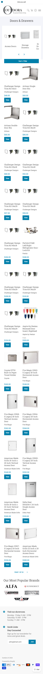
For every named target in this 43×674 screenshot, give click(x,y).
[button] (32, 10)
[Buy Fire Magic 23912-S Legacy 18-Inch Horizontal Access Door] (31, 357)
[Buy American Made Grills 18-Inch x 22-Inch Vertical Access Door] (12, 489)
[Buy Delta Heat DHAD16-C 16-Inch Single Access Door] (31, 489)
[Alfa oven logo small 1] (11, 586)
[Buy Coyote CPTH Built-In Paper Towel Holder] (12, 357)
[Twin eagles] (11, 592)
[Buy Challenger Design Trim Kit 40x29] (12, 313)
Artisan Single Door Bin (29, 87)
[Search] (28, 10)
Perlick (25, 254)
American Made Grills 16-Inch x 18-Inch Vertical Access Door (11, 462)
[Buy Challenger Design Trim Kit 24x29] (12, 191)
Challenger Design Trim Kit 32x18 (31, 165)
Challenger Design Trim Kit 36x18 (31, 205)
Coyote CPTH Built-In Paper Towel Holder (10, 372)
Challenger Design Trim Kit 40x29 (12, 327)
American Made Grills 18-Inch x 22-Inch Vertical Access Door (11, 506)
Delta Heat (26, 513)
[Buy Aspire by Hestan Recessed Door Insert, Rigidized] (31, 313)
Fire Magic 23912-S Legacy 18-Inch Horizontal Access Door (31, 374)
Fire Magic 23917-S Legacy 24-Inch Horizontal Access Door (12, 550)
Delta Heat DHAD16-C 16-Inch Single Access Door (31, 506)
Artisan (25, 92)
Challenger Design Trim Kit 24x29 (12, 205)
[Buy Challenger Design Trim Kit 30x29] (12, 274)
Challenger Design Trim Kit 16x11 (12, 87)
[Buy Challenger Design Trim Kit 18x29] (31, 113)
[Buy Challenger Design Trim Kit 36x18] (31, 191)
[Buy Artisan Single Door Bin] (31, 73)
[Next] (24, 54)
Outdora (5, 658)
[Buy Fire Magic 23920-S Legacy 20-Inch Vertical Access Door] (31, 445)
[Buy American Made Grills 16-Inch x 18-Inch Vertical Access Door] (12, 445)
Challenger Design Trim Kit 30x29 (12, 288)
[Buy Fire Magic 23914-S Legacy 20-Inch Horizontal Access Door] (31, 401)
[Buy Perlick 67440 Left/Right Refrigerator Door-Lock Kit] (31, 230)
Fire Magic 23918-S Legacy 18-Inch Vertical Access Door (12, 418)
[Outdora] (14, 10)
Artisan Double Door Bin (10, 126)
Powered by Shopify (8, 661)
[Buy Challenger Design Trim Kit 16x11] (12, 73)
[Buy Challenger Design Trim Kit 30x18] (12, 152)
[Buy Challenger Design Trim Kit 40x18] (12, 230)
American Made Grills (12, 469)
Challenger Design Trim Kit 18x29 (31, 126)
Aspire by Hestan (29, 334)
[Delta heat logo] (21, 598)
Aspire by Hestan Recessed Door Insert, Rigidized (30, 328)
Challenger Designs (11, 92)
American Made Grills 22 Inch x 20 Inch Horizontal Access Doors (31, 550)
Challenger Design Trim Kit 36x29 (31, 288)
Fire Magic (26, 381)
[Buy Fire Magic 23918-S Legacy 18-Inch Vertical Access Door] (12, 401)
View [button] (26, 100)
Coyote (6, 378)
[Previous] (18, 54)
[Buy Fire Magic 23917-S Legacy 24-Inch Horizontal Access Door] (12, 533)
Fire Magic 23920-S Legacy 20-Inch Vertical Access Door (30, 462)
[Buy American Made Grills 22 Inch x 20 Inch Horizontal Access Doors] (31, 533)
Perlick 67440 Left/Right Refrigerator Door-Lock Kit (31, 246)
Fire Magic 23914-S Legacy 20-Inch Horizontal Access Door (31, 418)
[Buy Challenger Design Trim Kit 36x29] (31, 274)
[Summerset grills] (32, 586)
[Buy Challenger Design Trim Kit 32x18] (31, 152)
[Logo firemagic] (32, 593)
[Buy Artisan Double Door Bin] (12, 113)
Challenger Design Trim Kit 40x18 (12, 244)
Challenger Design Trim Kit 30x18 (12, 165)
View (7, 100)
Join (32, 642)
